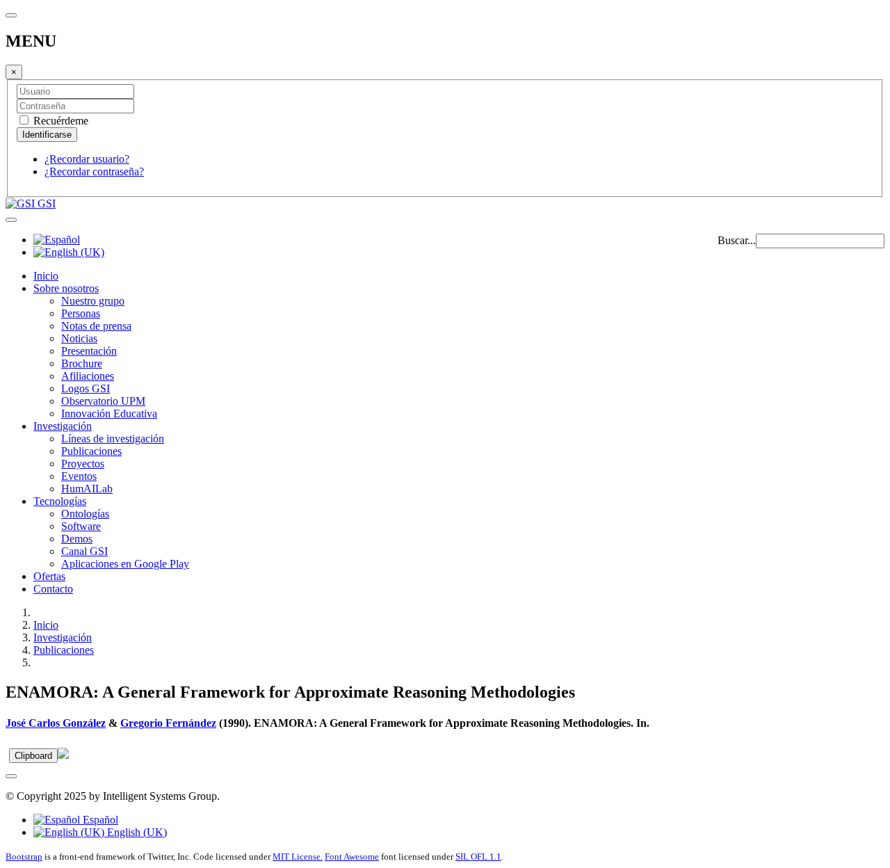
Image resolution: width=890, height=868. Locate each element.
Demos (76, 539)
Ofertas (49, 576)
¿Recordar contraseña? (94, 171)
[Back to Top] (11, 776)
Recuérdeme (59, 121)
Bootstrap (24, 856)
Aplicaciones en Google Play (125, 564)
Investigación (62, 426)
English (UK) (135, 832)
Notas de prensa (96, 326)
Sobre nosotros (66, 288)
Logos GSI (85, 388)
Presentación (89, 351)
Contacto (53, 589)
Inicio (45, 276)
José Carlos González (56, 723)
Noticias (79, 338)
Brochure (81, 363)
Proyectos (82, 463)
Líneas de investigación (112, 438)
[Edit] (63, 755)
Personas (80, 313)
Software (81, 526)
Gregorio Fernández (168, 723)
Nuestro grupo (92, 301)
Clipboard (33, 755)
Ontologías (85, 514)
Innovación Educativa (109, 413)
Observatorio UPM (103, 401)
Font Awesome (352, 856)
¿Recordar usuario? (86, 159)
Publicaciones (91, 451)
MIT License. (298, 856)
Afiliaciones (87, 376)
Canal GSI (84, 551)
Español (99, 820)
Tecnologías (59, 501)
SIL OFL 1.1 (478, 856)
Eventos (79, 476)
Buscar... (737, 240)
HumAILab (87, 489)
